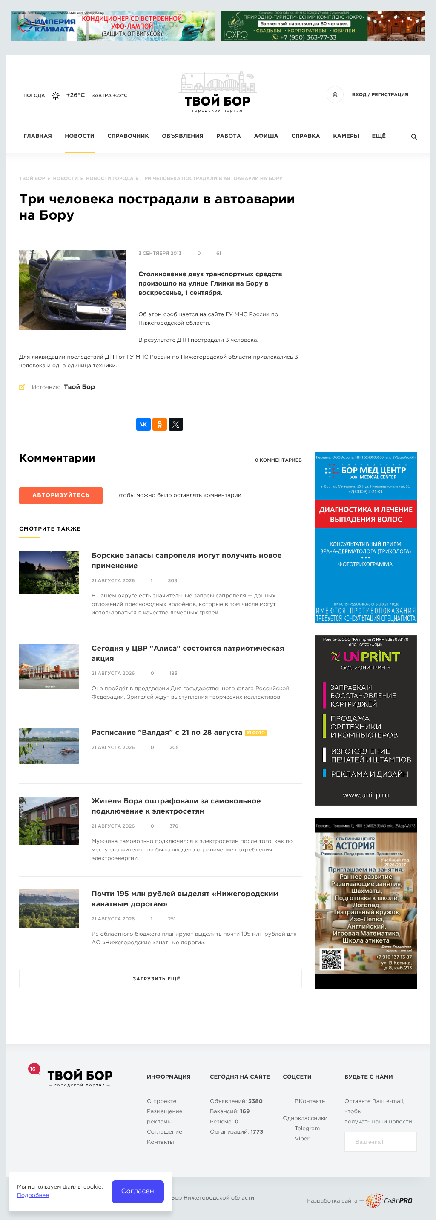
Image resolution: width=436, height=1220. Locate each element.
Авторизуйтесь (60, 496)
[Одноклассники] (159, 424)
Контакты (160, 1142)
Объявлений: (236, 1102)
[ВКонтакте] (143, 424)
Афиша (266, 136)
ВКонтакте (310, 1102)
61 (218, 253)
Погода (34, 96)
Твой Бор (79, 387)
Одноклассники (305, 1119)
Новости (79, 136)
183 (173, 673)
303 (172, 581)
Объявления (182, 136)
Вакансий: (230, 1112)
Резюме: (224, 1122)
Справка (305, 136)
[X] (176, 424)
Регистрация (390, 95)
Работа (228, 136)
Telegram (307, 1129)
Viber (302, 1139)
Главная (37, 136)
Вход (359, 95)
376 (173, 826)
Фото (258, 733)
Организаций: (236, 1132)
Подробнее (33, 1196)
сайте (216, 315)
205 (174, 748)
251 (172, 919)
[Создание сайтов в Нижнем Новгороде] (389, 1201)
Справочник (128, 136)
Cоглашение (164, 1132)
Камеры (346, 136)
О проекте (161, 1102)
